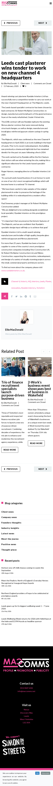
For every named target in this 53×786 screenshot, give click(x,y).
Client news (25, 83)
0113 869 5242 (26, 688)
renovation (15, 288)
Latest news (7, 533)
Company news (9, 517)
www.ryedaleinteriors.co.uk (13, 270)
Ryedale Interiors (28, 288)
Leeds (42, 281)
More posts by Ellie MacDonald (18, 334)
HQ (29, 281)
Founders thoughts (11, 523)
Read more (10, 450)
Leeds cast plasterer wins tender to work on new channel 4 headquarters (23, 70)
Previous (12, 23)
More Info (45, 773)
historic (23, 281)
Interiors (35, 281)
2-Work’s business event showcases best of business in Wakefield (39, 388)
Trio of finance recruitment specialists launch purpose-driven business (12, 390)
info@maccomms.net (26, 691)
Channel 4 (15, 281)
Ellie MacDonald (10, 83)
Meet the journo (10, 539)
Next (41, 23)
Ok (37, 773)
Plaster (48, 281)
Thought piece (9, 550)
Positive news (8, 544)
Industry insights (10, 528)
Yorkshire (40, 288)
